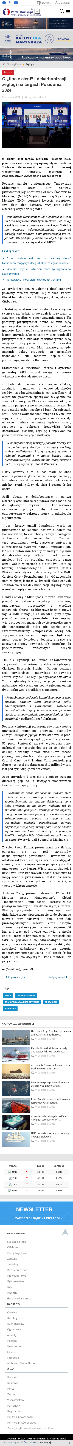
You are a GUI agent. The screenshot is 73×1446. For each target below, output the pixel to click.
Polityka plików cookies (21, 1422)
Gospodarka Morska (19, 1298)
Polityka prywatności (20, 1417)
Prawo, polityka (16, 1275)
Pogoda (12, 1340)
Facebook (13, 1357)
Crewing (12, 1312)
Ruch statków (15, 1323)
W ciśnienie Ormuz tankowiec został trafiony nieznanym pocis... (51, 1067)
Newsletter (14, 1346)
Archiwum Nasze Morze (21, 1363)
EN (37, 11)
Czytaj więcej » (44, 1442)
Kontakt (12, 1377)
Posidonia (10, 1008)
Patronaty (13, 1405)
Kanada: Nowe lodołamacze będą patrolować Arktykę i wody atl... (49, 1050)
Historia (12, 1292)
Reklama (12, 1383)
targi (8, 995)
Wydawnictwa (15, 1400)
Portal (11, 1388)
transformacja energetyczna (22, 1002)
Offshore (12, 1247)
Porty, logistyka (17, 1253)
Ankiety (11, 1335)
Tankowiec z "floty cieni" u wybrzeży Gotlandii (35, 279)
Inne (10, 1287)
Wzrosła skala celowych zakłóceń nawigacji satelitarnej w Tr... (49, 1118)
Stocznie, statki (16, 1241)
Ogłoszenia (14, 1329)
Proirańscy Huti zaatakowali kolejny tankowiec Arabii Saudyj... (50, 1101)
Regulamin (14, 1411)
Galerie (11, 1352)
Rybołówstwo (15, 1281)
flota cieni (51, 1002)
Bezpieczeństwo (17, 1270)
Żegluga (12, 1258)
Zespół (11, 1394)
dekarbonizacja (26, 995)
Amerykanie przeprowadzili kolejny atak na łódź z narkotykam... (50, 1084)
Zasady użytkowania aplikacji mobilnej (30, 1428)
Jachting (12, 1264)
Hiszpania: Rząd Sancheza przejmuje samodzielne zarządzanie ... (51, 1033)
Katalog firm (15, 1318)
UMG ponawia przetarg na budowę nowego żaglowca (50, 1135)
